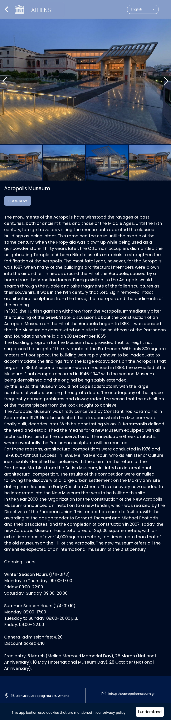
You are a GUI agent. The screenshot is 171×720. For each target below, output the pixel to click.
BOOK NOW (17, 200)
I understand (150, 711)
